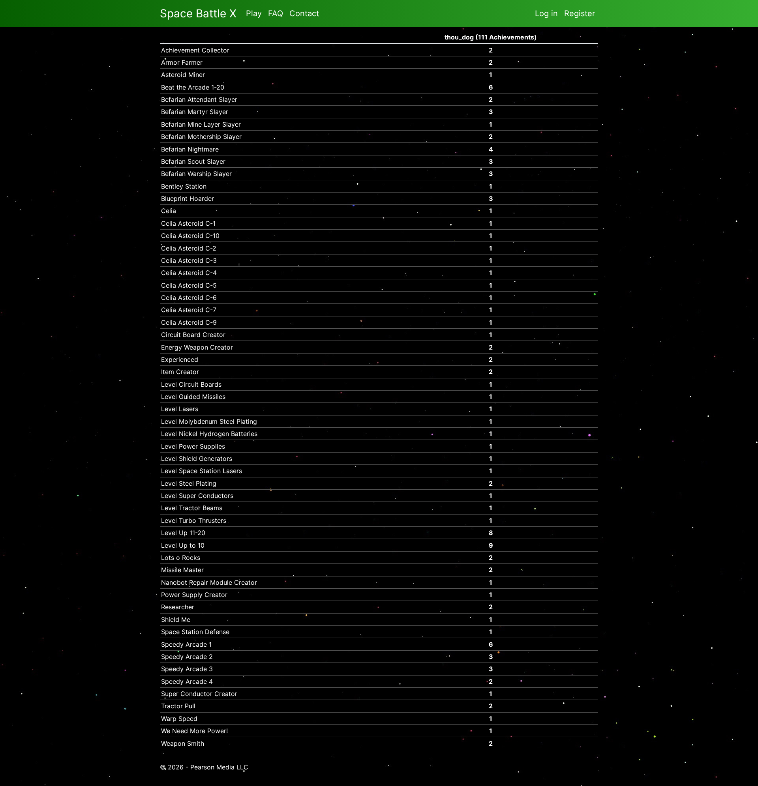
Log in (546, 13)
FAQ (275, 13)
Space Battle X (198, 13)
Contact (304, 13)
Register (579, 13)
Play (254, 13)
